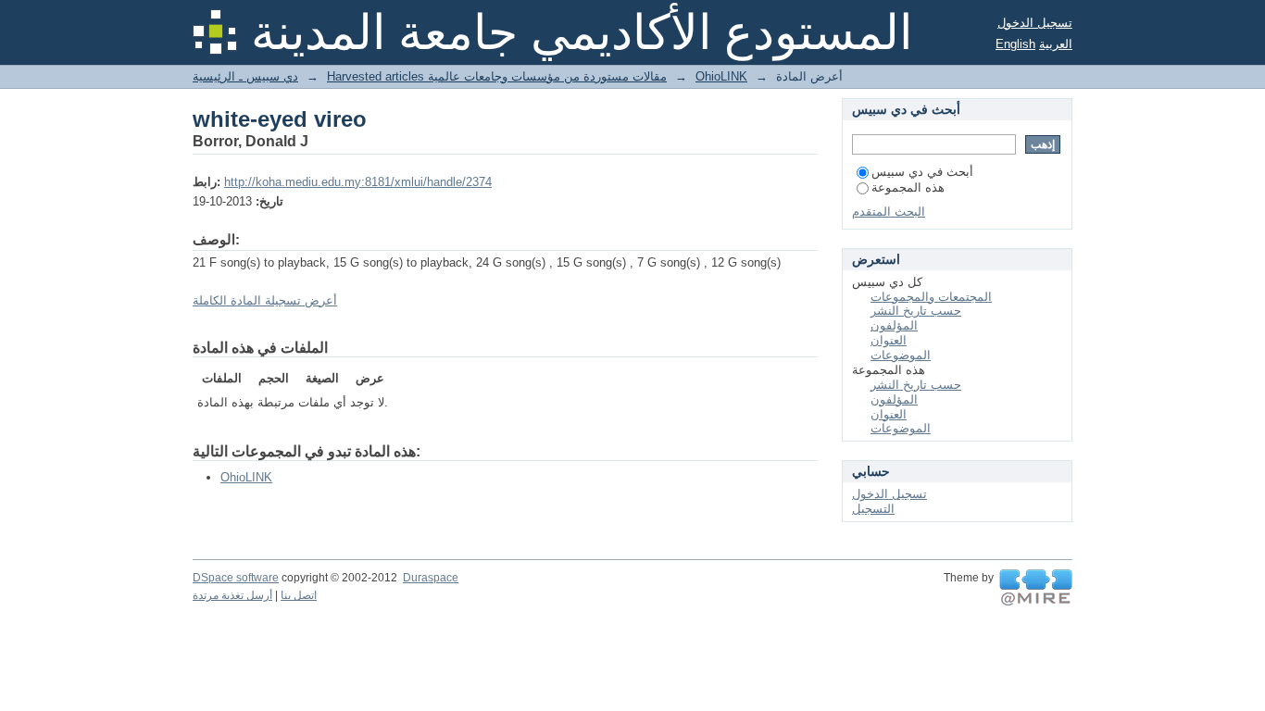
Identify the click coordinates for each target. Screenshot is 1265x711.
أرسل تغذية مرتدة (232, 595)
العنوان (888, 340)
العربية (1055, 44)
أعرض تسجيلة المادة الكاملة (265, 300)
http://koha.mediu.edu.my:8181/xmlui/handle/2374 (358, 182)
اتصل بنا (299, 595)
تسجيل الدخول (1034, 23)
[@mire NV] (1035, 587)
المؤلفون (894, 325)
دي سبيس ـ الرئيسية (245, 76)
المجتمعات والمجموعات (931, 297)
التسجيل (873, 509)
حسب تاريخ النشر (915, 311)
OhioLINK (721, 76)
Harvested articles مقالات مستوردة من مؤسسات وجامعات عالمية (497, 76)
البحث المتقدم (888, 211)
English (1015, 44)
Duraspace (430, 577)
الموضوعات (900, 355)
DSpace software (236, 577)
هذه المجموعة (908, 187)
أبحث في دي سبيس (922, 172)
